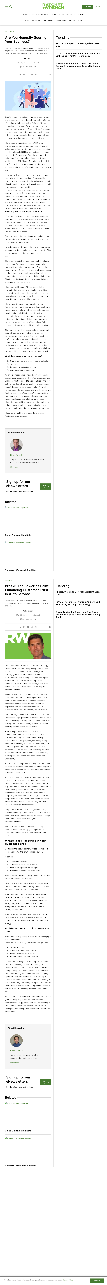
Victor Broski (28, 611)
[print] (50, 74)
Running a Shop (75, 20)
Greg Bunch (28, 58)
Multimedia (48, 20)
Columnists (61, 20)
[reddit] (32, 74)
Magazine (36, 20)
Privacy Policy (68, 1280)
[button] (6, 6)
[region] (53, 1280)
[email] (35, 74)
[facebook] (20, 74)
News (27, 20)
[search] (10, 6)
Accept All (96, 1280)
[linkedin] (24, 74)
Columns (8, 580)
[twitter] (28, 74)
